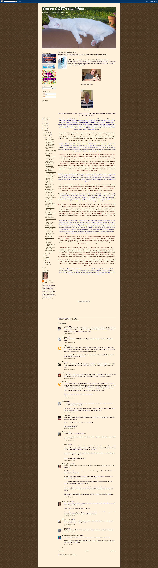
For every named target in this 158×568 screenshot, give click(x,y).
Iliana (65, 401)
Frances (66, 326)
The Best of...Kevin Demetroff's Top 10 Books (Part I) (49, 233)
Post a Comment (62, 547)
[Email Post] (75, 318)
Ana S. (65, 528)
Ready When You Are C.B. (88, 60)
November (47, 134)
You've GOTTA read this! (63, 9)
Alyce (65, 372)
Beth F (65, 337)
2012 (45, 125)
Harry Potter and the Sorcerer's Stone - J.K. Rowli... (50, 219)
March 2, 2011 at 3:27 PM (68, 544)
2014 (45, 121)
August (46, 253)
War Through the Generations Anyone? (50, 202)
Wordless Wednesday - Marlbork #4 (50, 191)
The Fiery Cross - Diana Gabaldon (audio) (50, 157)
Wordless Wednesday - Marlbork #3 (50, 222)
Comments (47, 96)
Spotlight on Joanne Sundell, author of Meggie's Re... (49, 167)
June (46, 257)
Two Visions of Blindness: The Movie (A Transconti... (50, 198)
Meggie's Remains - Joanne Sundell (49, 160)
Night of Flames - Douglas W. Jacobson (50, 213)
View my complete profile (47, 298)
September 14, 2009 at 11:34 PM (69, 524)
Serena (65, 415)
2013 (45, 123)
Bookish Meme (48, 211)
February (47, 264)
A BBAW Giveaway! (49, 184)
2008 (45, 267)
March (46, 262)
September (47, 137)
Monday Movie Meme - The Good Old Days (50, 174)
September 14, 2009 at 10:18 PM (69, 515)
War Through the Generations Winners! (50, 171)
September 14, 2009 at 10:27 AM (70, 342)
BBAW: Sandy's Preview (50, 204)
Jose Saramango (75, 319)
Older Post (113, 551)
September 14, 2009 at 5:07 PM (69, 428)
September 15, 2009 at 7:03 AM (69, 531)
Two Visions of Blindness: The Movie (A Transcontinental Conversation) (82, 55)
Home (86, 551)
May (46, 259)
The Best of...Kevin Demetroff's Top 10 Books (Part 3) (49, 178)
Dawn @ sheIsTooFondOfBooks (72, 535)
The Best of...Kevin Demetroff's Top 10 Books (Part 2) (49, 208)
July (46, 255)
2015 (45, 119)
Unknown (66, 346)
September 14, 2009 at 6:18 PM (69, 460)
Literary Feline (68, 519)
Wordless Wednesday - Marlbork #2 (50, 248)
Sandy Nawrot (48, 280)
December (47, 132)
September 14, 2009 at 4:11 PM (69, 397)
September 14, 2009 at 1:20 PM (69, 378)
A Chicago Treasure (49, 225)
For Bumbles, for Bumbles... (48, 182)
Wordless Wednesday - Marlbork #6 (50, 141)
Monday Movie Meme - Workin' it (50, 229)
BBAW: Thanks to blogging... (48, 186)
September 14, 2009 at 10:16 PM (69, 497)
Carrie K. (66, 444)
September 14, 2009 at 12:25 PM (69, 369)
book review (67, 319)
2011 (45, 127)
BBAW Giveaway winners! (48, 154)
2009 (45, 130)
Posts (46, 94)
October (47, 135)
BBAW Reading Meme (49, 189)
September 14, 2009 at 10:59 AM (70, 358)
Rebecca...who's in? (49, 216)
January (47, 266)
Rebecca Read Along (49, 139)
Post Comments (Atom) (70, 554)
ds (64, 362)
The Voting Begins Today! (50, 227)
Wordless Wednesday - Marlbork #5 (50, 163)
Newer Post (60, 551)
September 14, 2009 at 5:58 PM (69, 440)
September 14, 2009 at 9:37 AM (69, 333)
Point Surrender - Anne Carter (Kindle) (50, 251)
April (46, 260)
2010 (45, 128)
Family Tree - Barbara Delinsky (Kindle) (49, 144)
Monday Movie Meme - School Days (50, 148)
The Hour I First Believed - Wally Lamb (50, 245)
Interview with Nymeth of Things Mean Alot (50, 194)
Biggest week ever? (49, 236)
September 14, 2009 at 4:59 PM (69, 412)
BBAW (62, 319)
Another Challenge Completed (49, 241)
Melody (66, 431)
